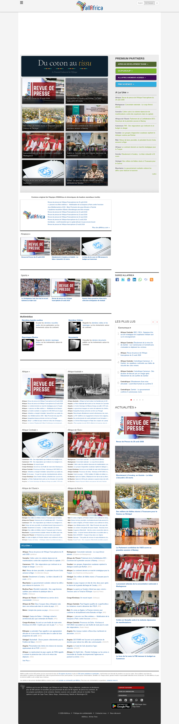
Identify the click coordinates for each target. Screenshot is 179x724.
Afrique (25, 371)
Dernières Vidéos (76, 320)
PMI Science (125, 84)
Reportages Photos (30, 337)
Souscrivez (123, 695)
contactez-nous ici (112, 680)
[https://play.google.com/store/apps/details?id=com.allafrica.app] (121, 706)
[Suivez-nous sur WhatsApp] (136, 700)
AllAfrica (89, 6)
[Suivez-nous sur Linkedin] (131, 700)
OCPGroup (124, 71)
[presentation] (153, 322)
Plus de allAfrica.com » (101, 227)
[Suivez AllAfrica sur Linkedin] (134, 279)
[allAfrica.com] (33, 215)
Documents (73, 337)
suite (154, 174)
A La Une (120, 92)
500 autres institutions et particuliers (88, 673)
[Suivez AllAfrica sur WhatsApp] (140, 279)
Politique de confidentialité (82, 713)
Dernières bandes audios (32, 320)
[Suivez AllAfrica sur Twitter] (123, 279)
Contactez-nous (101, 713)
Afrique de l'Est (74, 430)
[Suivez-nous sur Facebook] (120, 700)
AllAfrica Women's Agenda (131, 78)
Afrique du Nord (74, 488)
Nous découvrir (115, 713)
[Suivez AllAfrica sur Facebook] (117, 279)
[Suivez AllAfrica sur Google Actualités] (128, 279)
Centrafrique (123, 328)
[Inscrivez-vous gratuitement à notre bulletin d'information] (145, 279)
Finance (25, 234)
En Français (150, 3)
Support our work (125, 687)
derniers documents (99, 340)
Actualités (124, 407)
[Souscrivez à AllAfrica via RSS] (141, 700)
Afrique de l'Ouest (29, 488)
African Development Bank (132, 64)
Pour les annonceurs (126, 691)
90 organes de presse (65, 673)
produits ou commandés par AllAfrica (69, 680)
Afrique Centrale (29, 430)
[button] (131, 400)
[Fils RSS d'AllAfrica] (151, 279)
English (140, 3)
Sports (24, 275)
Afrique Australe (74, 371)
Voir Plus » (26, 661)
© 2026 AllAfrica (64, 713)
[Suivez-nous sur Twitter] (125, 700)
